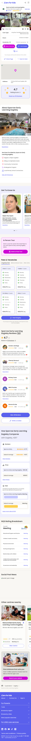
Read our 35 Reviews (15, 96)
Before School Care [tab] (16, 263)
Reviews (10, 340)
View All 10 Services (7, 175)
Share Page (9, 59)
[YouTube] (9, 729)
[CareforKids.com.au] (15, 695)
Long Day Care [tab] (5, 263)
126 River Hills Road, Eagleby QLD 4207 (13, 627)
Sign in (22, 698)
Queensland (8, 686)
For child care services (10, 722)
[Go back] (2, 3)
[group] (13, 612)
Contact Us (13, 698)
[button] (6, 618)
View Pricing (6, 479)
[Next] (28, 21)
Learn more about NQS (9, 511)
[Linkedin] (2, 729)
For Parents (5, 703)
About (3, 698)
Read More (5, 225)
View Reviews (6, 459)
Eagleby (16, 686)
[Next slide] (21, 613)
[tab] (14, 230)
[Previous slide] (5, 613)
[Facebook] (6, 729)
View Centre (13, 646)
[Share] (25, 3)
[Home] (2, 686)
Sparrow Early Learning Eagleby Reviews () (12, 332)
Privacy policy (21, 733)
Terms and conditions (8, 733)
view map (27, 9)
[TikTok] (12, 729)
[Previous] (2, 21)
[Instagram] (15, 729)
